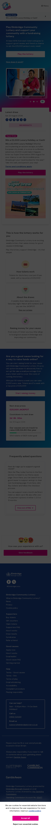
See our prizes (25, 310)
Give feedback (25, 552)
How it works (11, 630)
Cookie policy (12, 608)
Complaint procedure (15, 689)
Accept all (25, 818)
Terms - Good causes (15, 672)
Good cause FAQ (13, 659)
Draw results (11, 634)
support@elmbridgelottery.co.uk (23, 724)
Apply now (10, 650)
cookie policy (34, 811)
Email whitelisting (13, 682)
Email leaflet (11, 656)
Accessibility (11, 685)
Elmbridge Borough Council (17, 789)
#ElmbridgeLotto (13, 586)
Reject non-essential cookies (25, 824)
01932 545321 (15, 717)
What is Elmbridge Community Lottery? (23, 598)
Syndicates (11, 637)
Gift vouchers (12, 620)
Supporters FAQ (13, 627)
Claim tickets (11, 624)
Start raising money (25, 393)
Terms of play (12, 679)
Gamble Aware (20, 757)
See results (25, 125)
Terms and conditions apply (18, 166)
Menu (46, 6)
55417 (39, 797)
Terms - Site (11, 675)
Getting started (13, 663)
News (8, 601)
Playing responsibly (14, 692)
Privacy (9, 604)
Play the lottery (25, 54)
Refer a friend (12, 640)
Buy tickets (11, 617)
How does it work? (14, 62)
